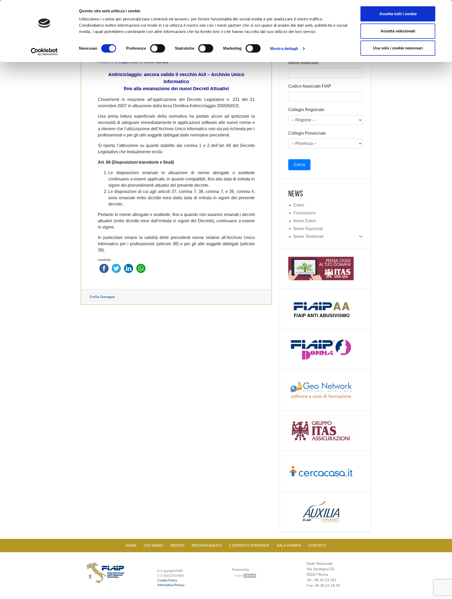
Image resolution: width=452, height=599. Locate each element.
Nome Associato (303, 62)
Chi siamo (153, 545)
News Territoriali (308, 236)
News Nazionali (308, 228)
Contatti (317, 545)
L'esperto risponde (249, 545)
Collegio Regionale (306, 109)
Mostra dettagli (284, 48)
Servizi (177, 545)
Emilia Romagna (102, 297)
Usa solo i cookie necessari (398, 48)
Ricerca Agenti (207, 545)
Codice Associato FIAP (309, 86)
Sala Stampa (289, 545)
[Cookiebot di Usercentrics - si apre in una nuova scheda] (44, 52)
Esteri (298, 205)
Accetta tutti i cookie (398, 14)
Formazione (304, 213)
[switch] (157, 48)
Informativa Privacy (170, 585)
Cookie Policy (167, 580)
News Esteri (304, 221)
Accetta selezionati (398, 31)
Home (131, 545)
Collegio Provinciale (307, 133)
